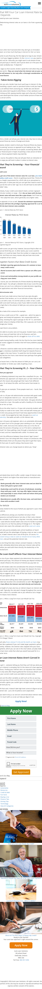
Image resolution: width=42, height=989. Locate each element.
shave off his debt (33, 336)
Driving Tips (5, 801)
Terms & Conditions (20, 757)
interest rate (29, 58)
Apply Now (21, 945)
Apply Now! (21, 701)
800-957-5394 (24, 960)
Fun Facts (4, 795)
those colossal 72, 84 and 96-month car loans (21, 642)
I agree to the (16, 757)
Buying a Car (5, 797)
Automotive (4, 788)
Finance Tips (5, 799)
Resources (4, 790)
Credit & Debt (5, 792)
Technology (4, 804)
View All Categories (7, 806)
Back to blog (5, 706)
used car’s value (34, 526)
